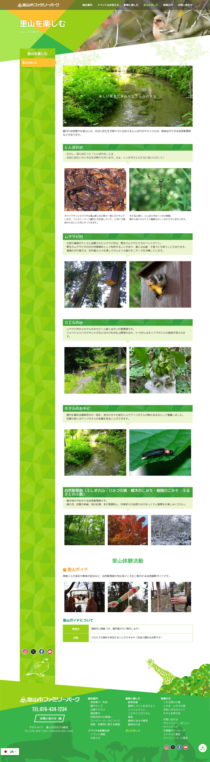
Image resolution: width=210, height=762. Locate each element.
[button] (127, 124)
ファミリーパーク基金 (175, 738)
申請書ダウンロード (174, 730)
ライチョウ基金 (171, 734)
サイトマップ (170, 727)
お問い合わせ (170, 719)
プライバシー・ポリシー (176, 723)
